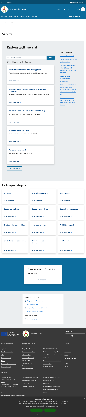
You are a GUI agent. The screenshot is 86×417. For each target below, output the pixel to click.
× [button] (84, 398)
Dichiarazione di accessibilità (51, 387)
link (59, 406)
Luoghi (66, 363)
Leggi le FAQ (25, 384)
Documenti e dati (6, 367)
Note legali (46, 384)
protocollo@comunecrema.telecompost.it (13, 395)
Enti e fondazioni (6, 358)
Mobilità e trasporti (27, 369)
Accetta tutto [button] (36, 410)
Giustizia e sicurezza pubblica (51, 352)
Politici (3, 361)
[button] (43, 414)
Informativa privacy (48, 381)
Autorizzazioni (47, 364)
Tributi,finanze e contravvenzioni (52, 355)
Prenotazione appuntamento (30, 378)
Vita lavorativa (26, 355)
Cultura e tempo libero (28, 352)
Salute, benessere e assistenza (52, 361)
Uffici (2, 355)
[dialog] (43, 407)
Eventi (66, 366)
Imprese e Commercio (28, 358)
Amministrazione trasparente (51, 378)
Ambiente (46, 358)
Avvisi (66, 355)
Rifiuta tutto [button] (50, 410)
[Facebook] (64, 9)
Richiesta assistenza (28, 387)
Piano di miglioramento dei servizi (51, 391)
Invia (50, 58)
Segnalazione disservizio (29, 381)
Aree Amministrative (7, 352)
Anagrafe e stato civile (28, 349)
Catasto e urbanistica (28, 363)
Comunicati (67, 352)
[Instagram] (68, 9)
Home (4, 23)
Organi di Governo (6, 349)
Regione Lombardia (6, 2)
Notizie (66, 349)
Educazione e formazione (50, 349)
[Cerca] (83, 9)
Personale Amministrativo (8, 364)
